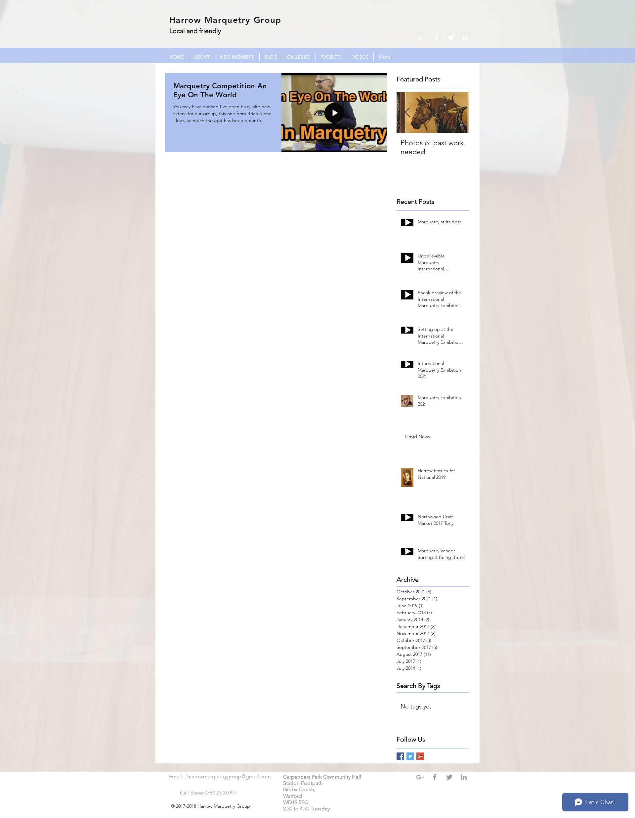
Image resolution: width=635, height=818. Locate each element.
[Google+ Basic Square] (420, 756)
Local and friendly (195, 31)
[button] (298, 57)
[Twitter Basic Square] (410, 756)
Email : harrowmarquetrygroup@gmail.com (220, 776)
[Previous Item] (407, 113)
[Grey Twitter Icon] (449, 777)
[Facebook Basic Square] (400, 756)
